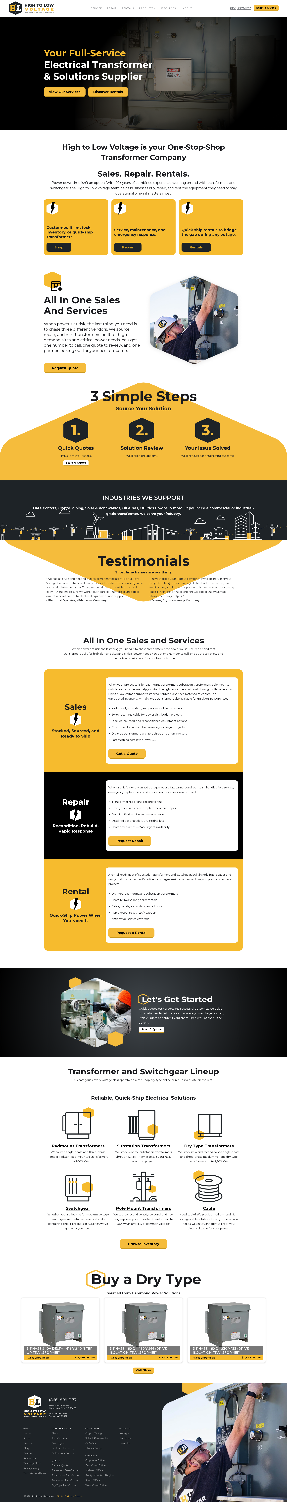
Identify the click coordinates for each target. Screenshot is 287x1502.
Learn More (105, 768)
